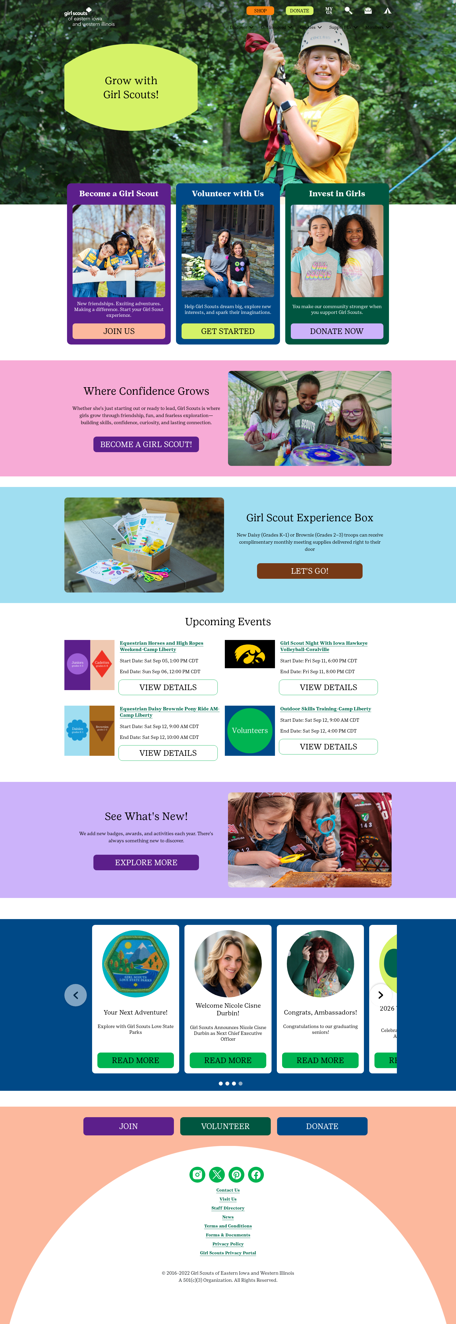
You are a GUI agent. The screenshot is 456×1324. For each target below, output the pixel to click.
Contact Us (228, 1190)
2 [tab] (241, 1084)
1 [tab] (227, 1084)
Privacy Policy (228, 1243)
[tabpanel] (135, 999)
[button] (329, 13)
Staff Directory (228, 1208)
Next (381, 995)
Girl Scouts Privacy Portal (228, 1252)
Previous (75, 995)
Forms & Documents (228, 1234)
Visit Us (228, 1199)
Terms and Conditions (228, 1226)
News (228, 1217)
